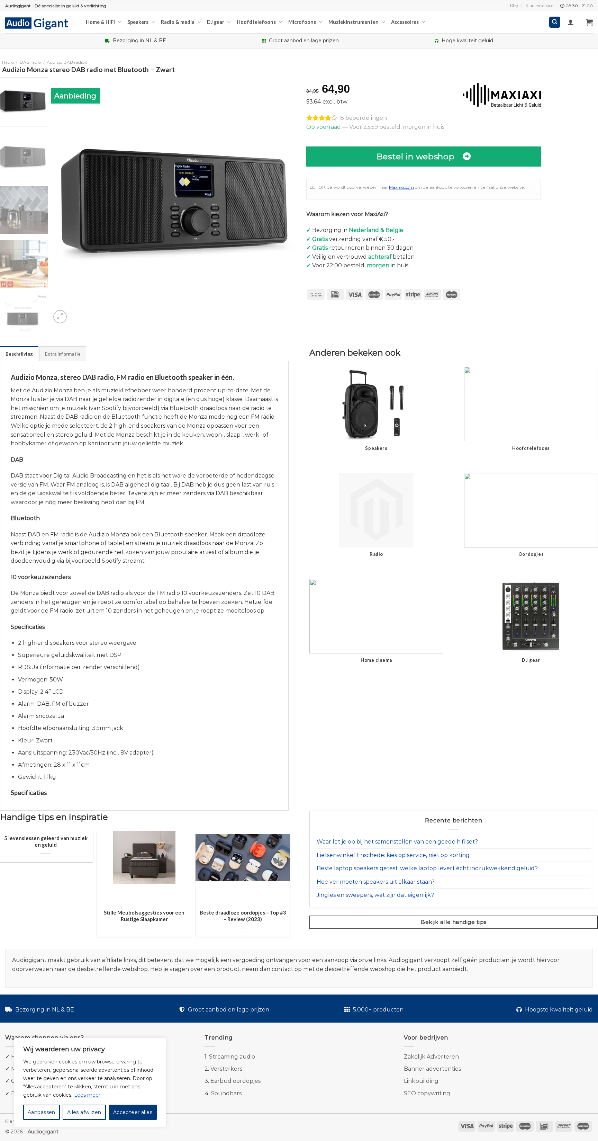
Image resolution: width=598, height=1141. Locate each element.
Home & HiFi (100, 22)
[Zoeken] (555, 22)
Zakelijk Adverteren (431, 1056)
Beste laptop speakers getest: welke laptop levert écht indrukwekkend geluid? (427, 868)
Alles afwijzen (84, 1112)
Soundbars (226, 1093)
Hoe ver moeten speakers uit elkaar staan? (376, 882)
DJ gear (215, 22)
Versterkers (226, 1069)
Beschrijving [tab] (19, 354)
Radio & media (177, 22)
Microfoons (302, 22)
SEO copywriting (427, 1093)
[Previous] (64, 201)
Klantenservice (539, 5)
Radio (8, 62)
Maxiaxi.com (401, 187)
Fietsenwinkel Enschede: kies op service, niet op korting (393, 855)
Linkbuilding (421, 1081)
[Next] (285, 201)
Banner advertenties (432, 1069)
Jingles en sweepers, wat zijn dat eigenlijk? (375, 895)
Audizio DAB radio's (67, 62)
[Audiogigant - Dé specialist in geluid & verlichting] (40, 22)
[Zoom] (60, 316)
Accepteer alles (132, 1112)
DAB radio (30, 62)
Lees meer (87, 1095)
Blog (514, 5)
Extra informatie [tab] (63, 354)
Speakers (137, 22)
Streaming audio (232, 1056)
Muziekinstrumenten (353, 22)
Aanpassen (41, 1112)
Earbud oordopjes (235, 1081)
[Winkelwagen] (589, 22)
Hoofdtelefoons (256, 22)
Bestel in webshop (416, 156)
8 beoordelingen (363, 118)
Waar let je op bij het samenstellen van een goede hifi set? (397, 841)
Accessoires (405, 22)
